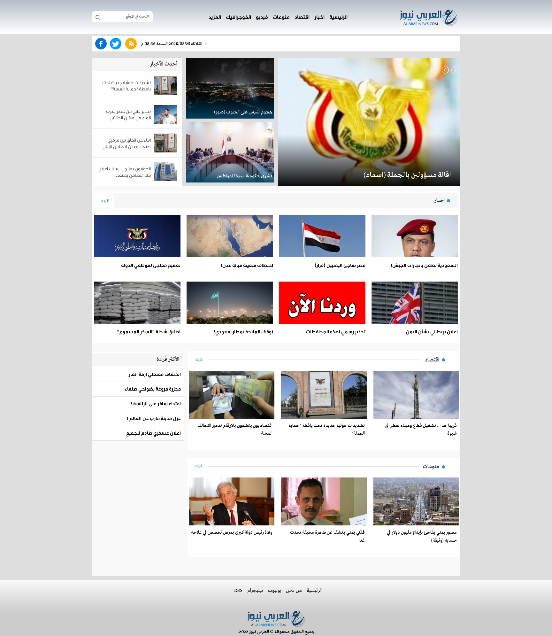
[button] (445, 69)
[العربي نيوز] (428, 16)
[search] (98, 17)
